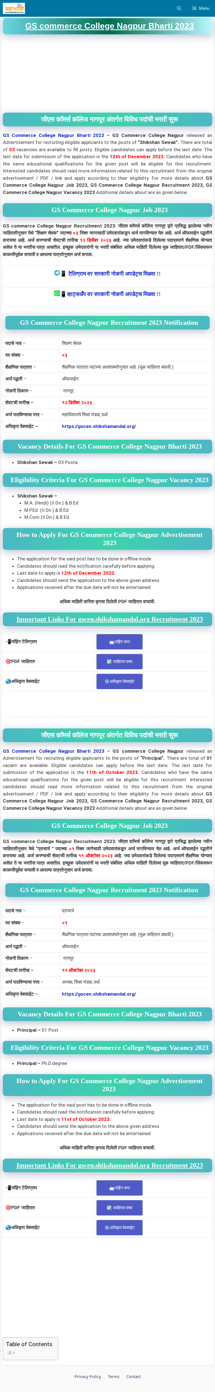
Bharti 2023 (90, 135)
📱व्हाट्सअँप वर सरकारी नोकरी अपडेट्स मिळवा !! (110, 294)
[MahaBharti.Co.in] (15, 8)
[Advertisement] (107, 73)
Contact (133, 1376)
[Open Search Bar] (179, 8)
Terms (114, 1376)
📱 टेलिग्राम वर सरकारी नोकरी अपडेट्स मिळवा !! (110, 274)
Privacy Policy (87, 1376)
